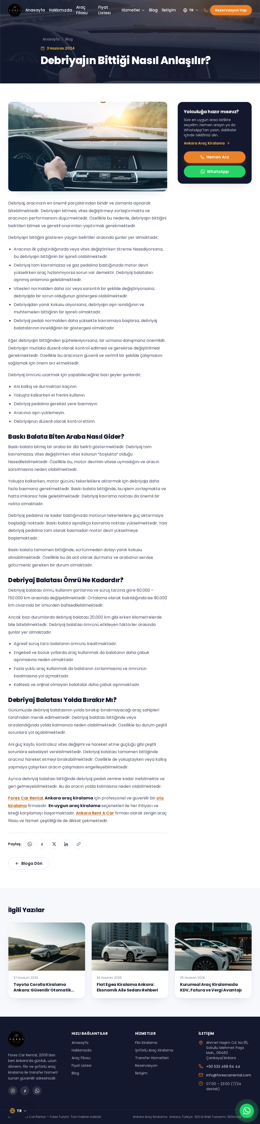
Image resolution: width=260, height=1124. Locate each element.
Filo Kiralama (146, 1042)
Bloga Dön (31, 863)
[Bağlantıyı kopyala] (78, 844)
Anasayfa (35, 10)
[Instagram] (12, 1090)
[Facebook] (42, 844)
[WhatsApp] (30, 844)
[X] (54, 844)
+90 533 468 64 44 (223, 1066)
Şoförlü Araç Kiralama (154, 1050)
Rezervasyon (146, 1065)
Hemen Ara (217, 157)
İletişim (169, 10)
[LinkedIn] (66, 844)
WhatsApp (218, 171)
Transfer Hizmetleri (152, 1057)
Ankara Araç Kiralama (204, 143)
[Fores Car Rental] (14, 10)
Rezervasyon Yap (231, 10)
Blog (153, 10)
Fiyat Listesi (104, 10)
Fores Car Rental (25, 798)
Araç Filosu (82, 10)
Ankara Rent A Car (95, 813)
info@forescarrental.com (228, 1075)
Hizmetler (131, 10)
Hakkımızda (60, 10)
